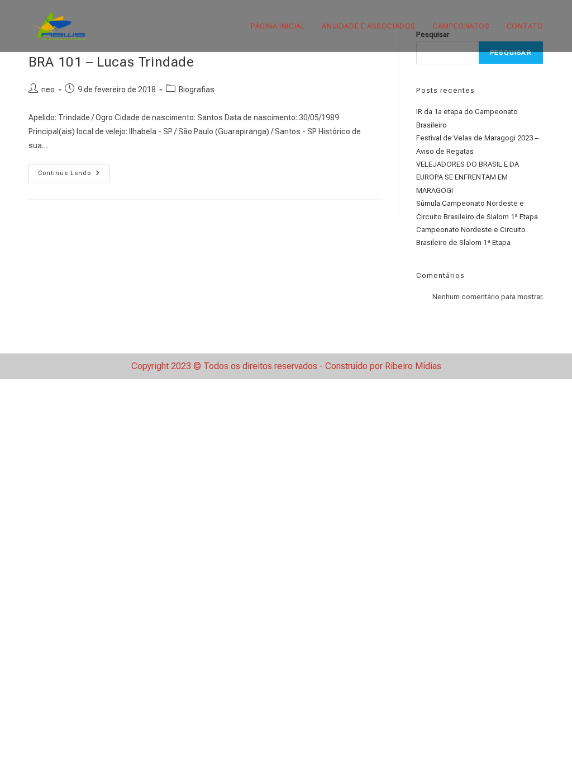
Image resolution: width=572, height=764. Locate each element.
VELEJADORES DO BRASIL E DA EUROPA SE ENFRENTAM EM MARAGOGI (467, 177)
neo (48, 89)
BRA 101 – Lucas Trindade (111, 62)
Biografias (196, 89)
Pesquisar (511, 52)
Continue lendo (73, 175)
